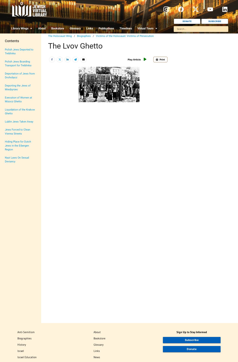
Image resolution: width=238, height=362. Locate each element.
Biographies (84, 36)
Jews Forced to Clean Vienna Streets (17, 131)
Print (162, 59)
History (21, 344)
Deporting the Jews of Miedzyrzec (17, 87)
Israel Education (27, 357)
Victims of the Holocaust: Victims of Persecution (125, 36)
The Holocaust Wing (60, 36)
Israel (20, 351)
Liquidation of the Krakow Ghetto (20, 111)
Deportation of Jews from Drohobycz (20, 75)
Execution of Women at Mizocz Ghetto (18, 99)
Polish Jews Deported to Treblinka (19, 51)
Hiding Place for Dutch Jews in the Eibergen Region (18, 145)
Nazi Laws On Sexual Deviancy (17, 159)
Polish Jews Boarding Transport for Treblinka (18, 63)
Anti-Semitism (26, 332)
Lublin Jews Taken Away (19, 121)
